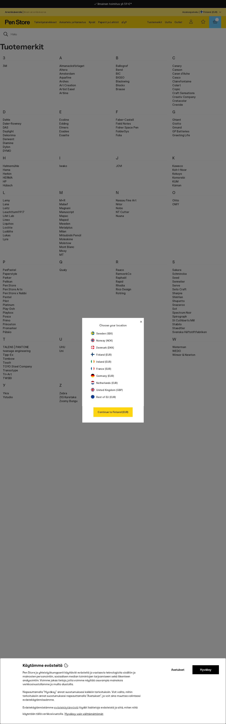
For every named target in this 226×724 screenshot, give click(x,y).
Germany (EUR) (105, 375)
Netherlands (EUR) (107, 382)
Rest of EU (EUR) (106, 397)
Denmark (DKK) (105, 347)
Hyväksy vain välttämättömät (84, 714)
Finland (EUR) (104, 354)
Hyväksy (205, 669)
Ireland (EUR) (103, 361)
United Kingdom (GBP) (109, 389)
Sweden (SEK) (104, 333)
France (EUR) (103, 368)
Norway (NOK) (104, 340)
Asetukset (177, 669)
